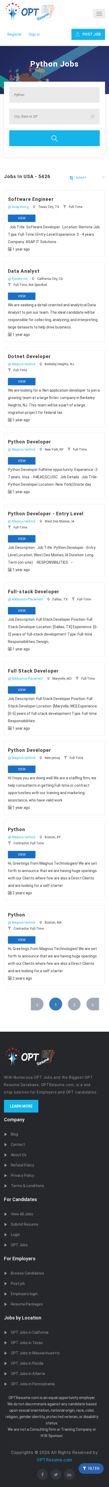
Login (15, 1235)
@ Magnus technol (21, 364)
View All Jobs (22, 1214)
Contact (18, 1144)
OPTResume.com (54, 1459)
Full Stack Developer (33, 671)
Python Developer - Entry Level (46, 513)
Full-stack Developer (33, 591)
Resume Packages (27, 1304)
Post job (18, 1283)
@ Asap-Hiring (18, 207)
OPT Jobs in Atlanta (28, 1374)
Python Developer (29, 441)
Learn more (21, 1106)
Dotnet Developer (29, 356)
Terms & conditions (27, 1186)
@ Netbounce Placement (25, 599)
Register (14, 34)
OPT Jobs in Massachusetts (35, 1353)
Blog (14, 1134)
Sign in (34, 34)
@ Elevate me (18, 279)
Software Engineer (31, 199)
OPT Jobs (19, 1245)
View (22, 218)
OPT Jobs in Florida (27, 1363)
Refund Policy (22, 1165)
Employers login (24, 1294)
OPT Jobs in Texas (27, 1343)
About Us (18, 1155)
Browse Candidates (27, 1273)
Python (16, 829)
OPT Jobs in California (29, 1332)
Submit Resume (24, 1224)
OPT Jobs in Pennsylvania (33, 1384)
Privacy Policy (22, 1175)
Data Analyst (24, 271)
